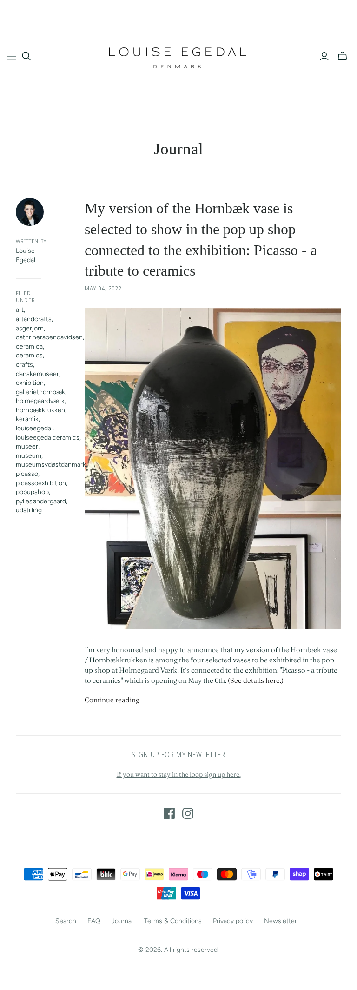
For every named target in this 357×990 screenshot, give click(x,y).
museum (28, 456)
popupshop (32, 492)
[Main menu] (11, 56)
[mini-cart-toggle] (342, 56)
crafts (24, 365)
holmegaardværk (40, 401)
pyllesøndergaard (41, 501)
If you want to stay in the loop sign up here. (179, 774)
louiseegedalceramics (47, 438)
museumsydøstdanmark (51, 465)
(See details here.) (256, 680)
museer (27, 446)
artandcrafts (34, 319)
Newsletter (280, 921)
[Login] (324, 56)
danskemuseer (37, 374)
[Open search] (26, 56)
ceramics (29, 355)
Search (65, 921)
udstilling (29, 510)
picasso (27, 474)
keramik (27, 419)
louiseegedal (34, 428)
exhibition (30, 383)
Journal (122, 921)
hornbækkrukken (40, 410)
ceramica (29, 346)
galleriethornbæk (40, 392)
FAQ (93, 921)
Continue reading (112, 699)
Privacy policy (233, 921)
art (20, 310)
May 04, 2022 (103, 288)
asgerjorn (30, 328)
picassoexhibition (41, 483)
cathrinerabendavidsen (49, 337)
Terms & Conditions (173, 921)
